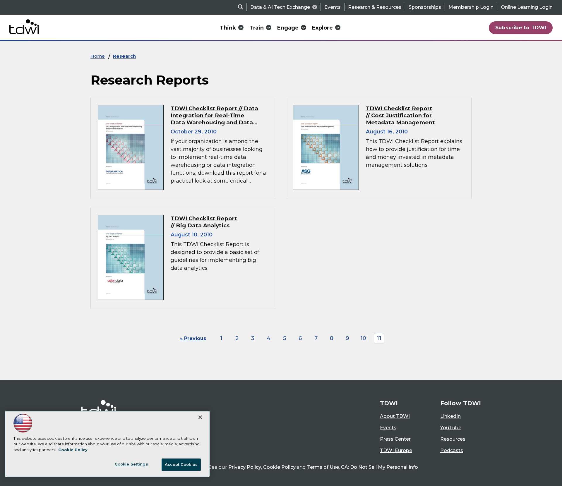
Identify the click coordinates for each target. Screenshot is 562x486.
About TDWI (395, 416)
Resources (452, 439)
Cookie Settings (131, 464)
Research (124, 56)
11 (379, 338)
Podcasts (451, 450)
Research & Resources (374, 7)
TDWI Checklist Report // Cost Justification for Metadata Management (400, 115)
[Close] (200, 417)
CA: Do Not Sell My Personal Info (379, 467)
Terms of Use (323, 467)
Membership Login (471, 7)
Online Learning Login (527, 7)
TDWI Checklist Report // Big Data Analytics (204, 222)
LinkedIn (450, 416)
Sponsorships (425, 7)
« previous (193, 338)
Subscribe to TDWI (520, 27)
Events (332, 7)
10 (363, 338)
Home (97, 56)
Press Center (395, 439)
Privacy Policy (244, 467)
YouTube (450, 427)
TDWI (389, 403)
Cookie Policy (279, 467)
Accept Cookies (181, 464)
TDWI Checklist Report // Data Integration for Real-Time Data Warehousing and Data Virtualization (214, 119)
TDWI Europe (396, 450)
